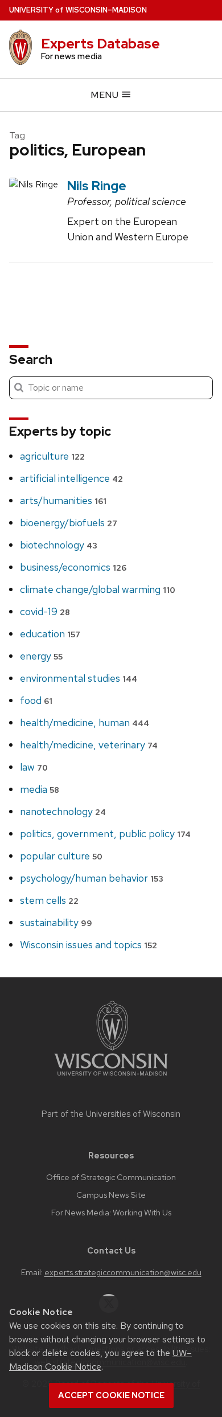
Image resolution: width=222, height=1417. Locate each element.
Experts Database (100, 43)
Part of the (111, 1114)
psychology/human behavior (91, 877)
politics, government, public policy (105, 833)
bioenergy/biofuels (68, 522)
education (50, 633)
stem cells (49, 900)
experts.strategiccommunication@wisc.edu (123, 1272)
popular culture (61, 855)
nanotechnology (63, 811)
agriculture (52, 455)
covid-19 (45, 611)
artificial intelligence (71, 478)
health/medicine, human (84, 722)
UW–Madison (78, 10)
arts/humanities (63, 500)
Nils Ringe (96, 185)
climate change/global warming (97, 589)
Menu (106, 95)
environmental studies (78, 678)
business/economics (73, 567)
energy (41, 655)
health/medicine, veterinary (89, 744)
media (39, 789)
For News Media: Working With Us (111, 1212)
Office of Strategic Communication (111, 1177)
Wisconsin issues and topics (88, 944)
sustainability (56, 922)
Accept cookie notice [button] (111, 1395)
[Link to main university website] (111, 1078)
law (34, 766)
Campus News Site (111, 1195)
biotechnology (58, 544)
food (36, 700)
